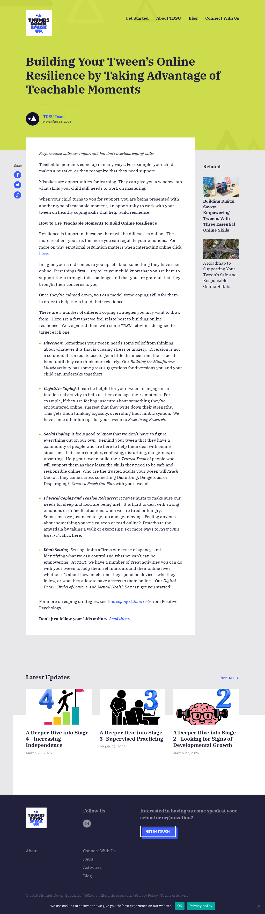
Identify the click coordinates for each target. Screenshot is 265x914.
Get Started (137, 18)
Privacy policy (201, 906)
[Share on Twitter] (17, 187)
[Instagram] (87, 824)
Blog (193, 18)
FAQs (88, 859)
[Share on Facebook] (17, 177)
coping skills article (133, 601)
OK (179, 906)
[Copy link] (17, 197)
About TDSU (168, 18)
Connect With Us (222, 18)
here (43, 253)
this (111, 601)
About (32, 850)
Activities (92, 867)
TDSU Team (54, 116)
